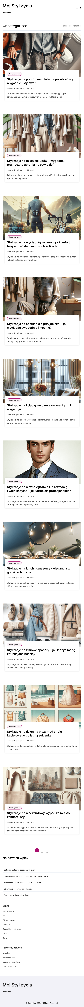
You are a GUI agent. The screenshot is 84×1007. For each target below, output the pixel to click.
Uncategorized (14, 74)
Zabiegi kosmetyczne (12, 929)
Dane (5, 938)
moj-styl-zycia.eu (15, 88)
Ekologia (6, 925)
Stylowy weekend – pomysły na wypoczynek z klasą (26, 876)
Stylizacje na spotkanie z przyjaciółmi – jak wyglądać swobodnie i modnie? (37, 325)
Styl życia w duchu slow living (17, 895)
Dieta (5, 933)
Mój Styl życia (17, 5)
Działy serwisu (9, 911)
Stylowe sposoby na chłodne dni (18, 889)
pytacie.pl (7, 953)
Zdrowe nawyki (9, 920)
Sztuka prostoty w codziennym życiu (19, 870)
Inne (4, 916)
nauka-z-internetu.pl (11, 962)
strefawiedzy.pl (9, 966)
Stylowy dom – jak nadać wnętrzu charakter (22, 882)
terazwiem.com (9, 957)
